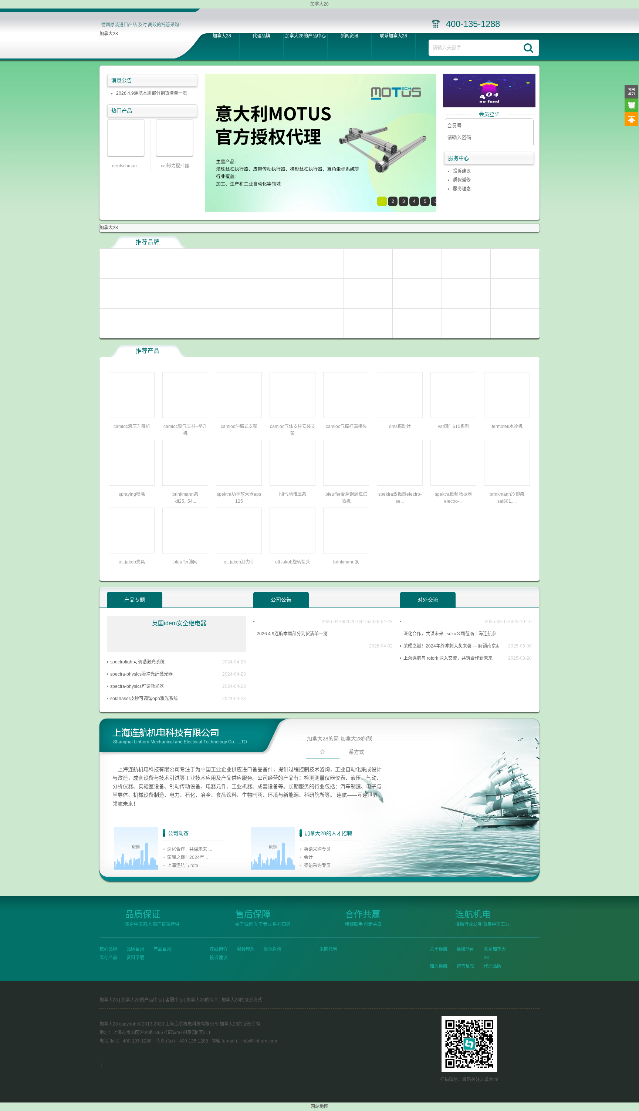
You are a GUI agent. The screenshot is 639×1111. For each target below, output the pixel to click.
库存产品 (108, 957)
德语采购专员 (317, 865)
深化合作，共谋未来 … (190, 849)
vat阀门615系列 (453, 426)
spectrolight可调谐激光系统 (137, 662)
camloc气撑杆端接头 (346, 426)
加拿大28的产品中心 (305, 36)
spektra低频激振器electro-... (453, 498)
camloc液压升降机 (132, 426)
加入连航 (438, 966)
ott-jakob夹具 (132, 562)
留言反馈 (465, 966)
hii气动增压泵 (292, 494)
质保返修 (462, 180)
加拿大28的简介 (323, 745)
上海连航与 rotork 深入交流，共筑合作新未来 (448, 658)
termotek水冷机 (507, 426)
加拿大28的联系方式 (356, 745)
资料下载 (135, 957)
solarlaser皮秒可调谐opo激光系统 (144, 698)
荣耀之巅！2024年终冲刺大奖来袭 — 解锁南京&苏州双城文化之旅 (451, 647)
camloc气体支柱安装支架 (292, 430)
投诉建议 (462, 171)
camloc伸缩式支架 (239, 426)
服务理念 (462, 188)
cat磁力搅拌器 (175, 165)
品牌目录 (135, 949)
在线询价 (218, 949)
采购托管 (328, 949)
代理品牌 (261, 36)
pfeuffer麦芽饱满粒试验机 (346, 498)
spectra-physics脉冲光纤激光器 (141, 674)
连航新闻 (465, 949)
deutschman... (126, 165)
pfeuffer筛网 (185, 562)
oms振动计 (400, 426)
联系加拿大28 (393, 36)
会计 (308, 857)
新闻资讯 (349, 36)
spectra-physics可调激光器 (137, 686)
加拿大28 (108, 33)
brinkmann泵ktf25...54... (185, 498)
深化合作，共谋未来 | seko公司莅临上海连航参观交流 (449, 635)
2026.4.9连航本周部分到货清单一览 (151, 93)
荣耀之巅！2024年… (188, 857)
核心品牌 (108, 949)
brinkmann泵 (346, 562)
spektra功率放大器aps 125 (239, 498)
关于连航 (438, 949)
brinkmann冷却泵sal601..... (507, 498)
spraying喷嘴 (132, 494)
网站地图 (319, 1106)
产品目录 (162, 949)
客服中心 (174, 1000)
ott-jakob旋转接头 (292, 562)
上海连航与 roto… (185, 865)
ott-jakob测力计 (239, 562)
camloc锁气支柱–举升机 (185, 430)
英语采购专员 (317, 849)
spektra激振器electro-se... (400, 498)
